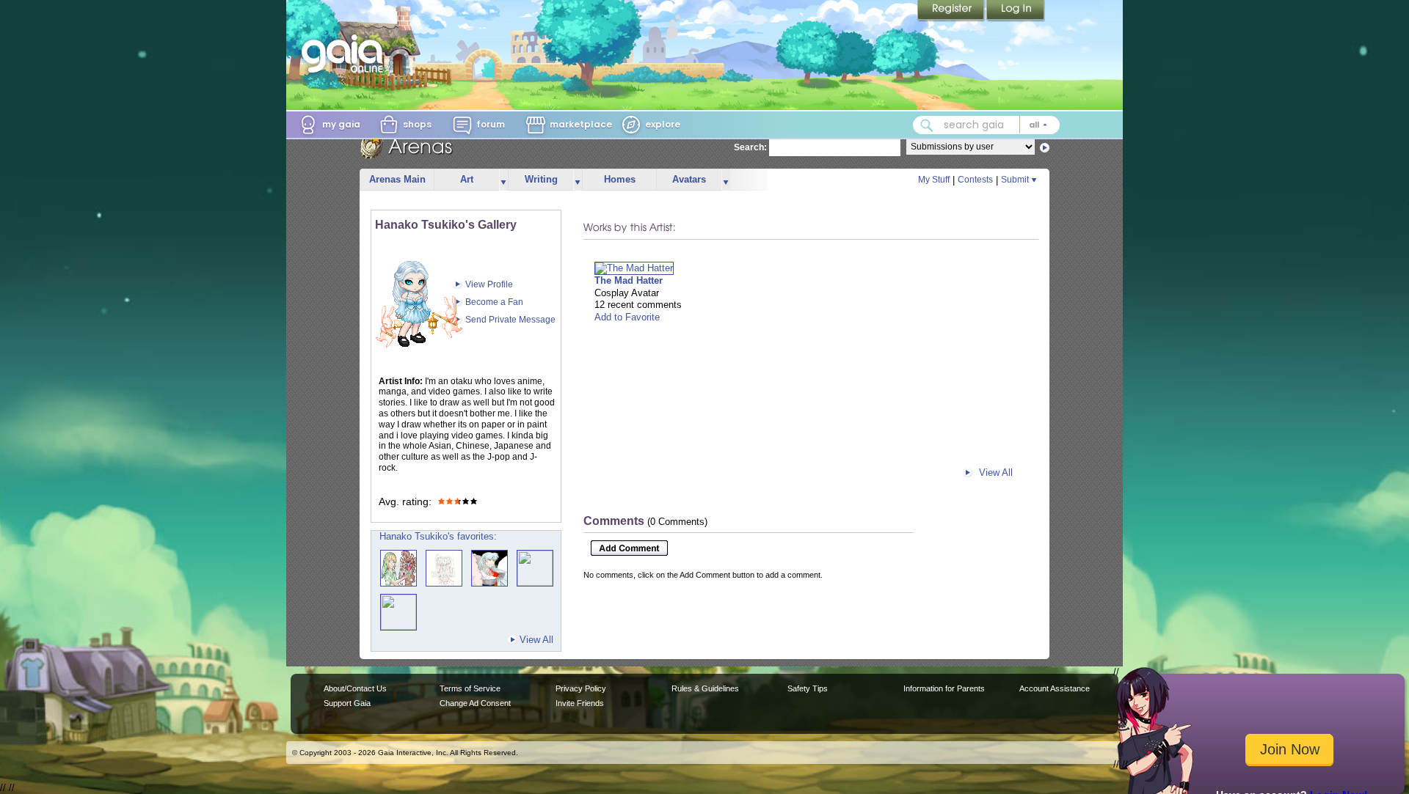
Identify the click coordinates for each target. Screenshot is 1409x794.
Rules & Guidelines (705, 688)
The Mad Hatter (628, 280)
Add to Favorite (627, 317)
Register (951, 11)
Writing (541, 179)
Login (1015, 11)
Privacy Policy (581, 688)
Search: (750, 147)
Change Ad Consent (475, 703)
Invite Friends (580, 703)
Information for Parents (944, 688)
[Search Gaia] (927, 125)
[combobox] (986, 125)
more (503, 180)
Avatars (689, 179)
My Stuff (934, 179)
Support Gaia (347, 703)
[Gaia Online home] (346, 53)
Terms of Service (470, 688)
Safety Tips (807, 688)
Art (466, 179)
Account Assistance (1054, 688)
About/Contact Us (355, 688)
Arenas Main (397, 179)
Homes (620, 179)
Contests (975, 179)
